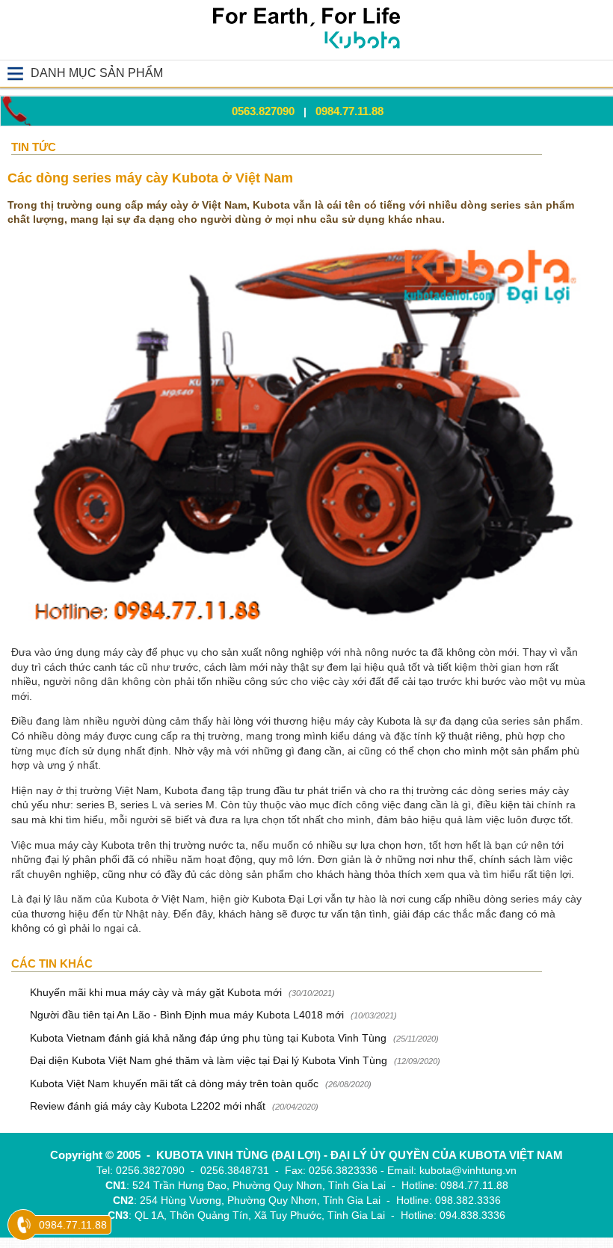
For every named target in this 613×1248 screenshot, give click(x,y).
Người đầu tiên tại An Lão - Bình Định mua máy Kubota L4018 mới (187, 1015)
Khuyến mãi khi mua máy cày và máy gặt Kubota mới (156, 992)
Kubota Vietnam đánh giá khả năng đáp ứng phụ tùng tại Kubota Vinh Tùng (209, 1038)
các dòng (221, 874)
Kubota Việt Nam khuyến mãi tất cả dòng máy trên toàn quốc (174, 1083)
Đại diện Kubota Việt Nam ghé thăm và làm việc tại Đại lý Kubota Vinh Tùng (208, 1060)
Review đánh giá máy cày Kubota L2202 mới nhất (147, 1106)
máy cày (354, 721)
